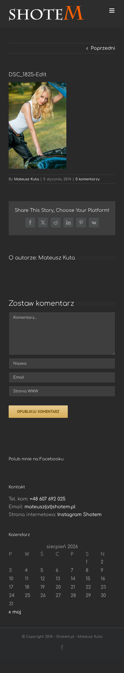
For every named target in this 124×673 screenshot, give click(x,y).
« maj (15, 612)
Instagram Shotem (79, 514)
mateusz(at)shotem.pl (50, 506)
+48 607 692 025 (47, 499)
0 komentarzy (88, 179)
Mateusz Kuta (26, 179)
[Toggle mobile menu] (112, 11)
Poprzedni (103, 48)
